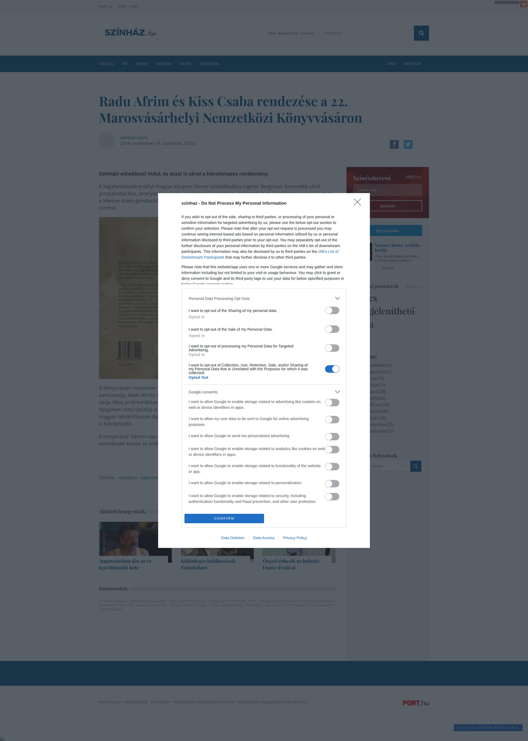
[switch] (332, 310)
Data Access (263, 538)
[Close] (359, 204)
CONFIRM (224, 518)
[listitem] (264, 298)
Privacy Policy (295, 538)
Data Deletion (232, 538)
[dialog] (264, 370)
